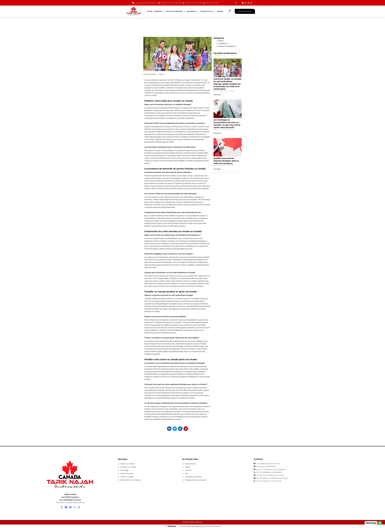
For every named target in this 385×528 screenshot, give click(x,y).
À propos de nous (206, 11)
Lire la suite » (217, 94)
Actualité (220, 11)
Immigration (158, 11)
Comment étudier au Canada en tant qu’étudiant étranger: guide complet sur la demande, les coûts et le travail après (227, 84)
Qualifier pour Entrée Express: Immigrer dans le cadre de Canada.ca (226, 160)
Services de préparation (174, 11)
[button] (236, 2)
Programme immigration (226, 46)
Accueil (149, 11)
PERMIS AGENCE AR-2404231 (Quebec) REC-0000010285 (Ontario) (70, 497)
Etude (220, 40)
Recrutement (191, 11)
